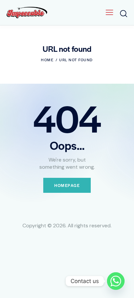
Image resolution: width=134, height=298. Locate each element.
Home (47, 59)
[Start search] (123, 13)
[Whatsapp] (116, 281)
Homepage (67, 185)
